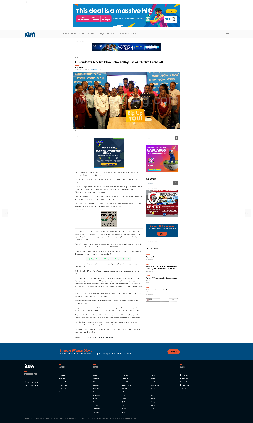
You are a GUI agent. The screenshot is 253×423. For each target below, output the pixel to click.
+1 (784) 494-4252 (32, 382)
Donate (161, 234)
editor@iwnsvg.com (32, 385)
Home (66, 33)
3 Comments (150, 259)
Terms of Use (63, 382)
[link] (29, 34)
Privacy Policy (63, 385)
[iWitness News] (29, 366)
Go (176, 183)
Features (111, 33)
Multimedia (123, 33)
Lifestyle (101, 33)
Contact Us (62, 389)
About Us (62, 375)
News (73, 33)
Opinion (91, 33)
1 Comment (150, 271)
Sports (81, 33)
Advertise (62, 378)
